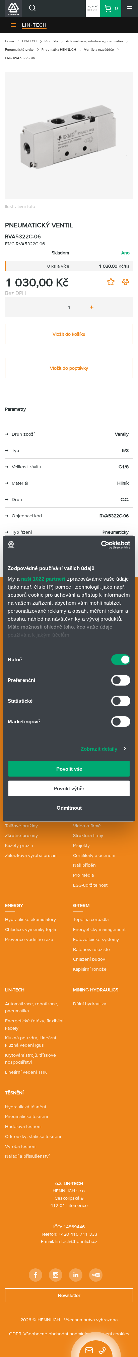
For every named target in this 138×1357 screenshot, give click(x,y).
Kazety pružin (19, 845)
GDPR (15, 1333)
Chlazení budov (89, 959)
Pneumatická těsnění (26, 1116)
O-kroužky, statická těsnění (33, 1136)
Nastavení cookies (110, 1333)
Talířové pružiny (21, 825)
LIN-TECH (34, 25)
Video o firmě (87, 825)
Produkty (51, 41)
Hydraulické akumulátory (30, 919)
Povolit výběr (69, 788)
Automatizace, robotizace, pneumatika (94, 41)
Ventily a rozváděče (99, 49)
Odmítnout (69, 808)
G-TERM (81, 905)
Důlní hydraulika (89, 1003)
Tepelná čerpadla (91, 919)
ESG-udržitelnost (90, 885)
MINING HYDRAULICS (95, 989)
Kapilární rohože (90, 969)
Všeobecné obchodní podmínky (56, 1333)
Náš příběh (84, 865)
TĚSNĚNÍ (14, 1092)
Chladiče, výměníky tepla (30, 929)
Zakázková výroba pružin (31, 855)
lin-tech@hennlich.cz (76, 1241)
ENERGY (14, 905)
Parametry (15, 409)
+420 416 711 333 (78, 1234)
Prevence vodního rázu (29, 939)
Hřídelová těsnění (23, 1126)
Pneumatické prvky (19, 49)
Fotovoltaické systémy (96, 939)
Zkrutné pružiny (21, 835)
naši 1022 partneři (43, 578)
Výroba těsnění (21, 1146)
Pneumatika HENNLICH (59, 49)
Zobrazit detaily (99, 748)
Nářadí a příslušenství (27, 1156)
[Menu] (129, 8)
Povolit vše (69, 769)
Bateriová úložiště (91, 949)
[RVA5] (69, 135)
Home (9, 41)
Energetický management (99, 929)
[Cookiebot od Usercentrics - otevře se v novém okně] (101, 544)
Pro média (83, 875)
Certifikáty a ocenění (94, 855)
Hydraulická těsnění (25, 1106)
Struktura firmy (88, 835)
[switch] (120, 680)
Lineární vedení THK (26, 1072)
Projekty (81, 845)
